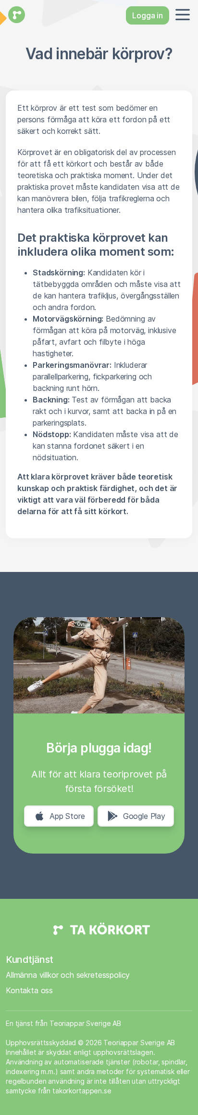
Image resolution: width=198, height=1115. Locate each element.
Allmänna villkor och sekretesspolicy (68, 975)
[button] (180, 15)
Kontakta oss (29, 990)
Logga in (147, 15)
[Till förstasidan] (15, 15)
